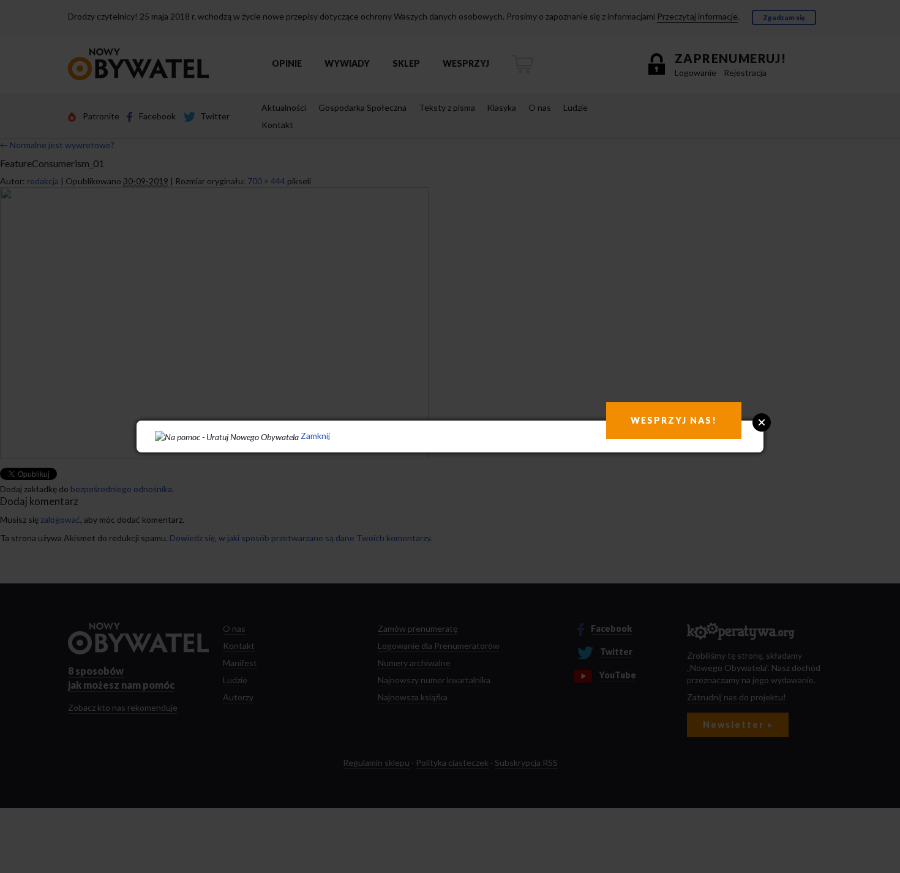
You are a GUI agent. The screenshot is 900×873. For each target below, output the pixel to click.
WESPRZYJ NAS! (674, 420)
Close (761, 422)
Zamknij (315, 435)
